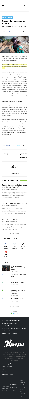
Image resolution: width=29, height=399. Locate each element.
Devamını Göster (14, 233)
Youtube (14, 393)
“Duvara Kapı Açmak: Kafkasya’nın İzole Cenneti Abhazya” (14, 186)
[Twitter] (10, 390)
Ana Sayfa (4, 14)
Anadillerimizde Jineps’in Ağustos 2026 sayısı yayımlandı (18, 292)
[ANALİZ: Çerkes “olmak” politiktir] (6, 300)
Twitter (14, 390)
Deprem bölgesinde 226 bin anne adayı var (8, 155)
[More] (23, 31)
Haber (8, 14)
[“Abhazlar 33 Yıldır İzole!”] (6, 284)
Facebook (14, 384)
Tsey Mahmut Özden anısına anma (14, 203)
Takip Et (14, 242)
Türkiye (10, 17)
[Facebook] (10, 384)
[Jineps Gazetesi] (3, 26)
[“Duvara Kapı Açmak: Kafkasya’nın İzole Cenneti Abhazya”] (6, 268)
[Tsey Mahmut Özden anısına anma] (6, 276)
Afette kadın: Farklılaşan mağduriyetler (23, 156)
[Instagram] (10, 387)
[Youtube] (10, 393)
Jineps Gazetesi (8, 26)
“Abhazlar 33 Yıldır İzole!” (11, 219)
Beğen (5, 242)
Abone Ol (6, 251)
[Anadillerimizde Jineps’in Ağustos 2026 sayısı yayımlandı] (6, 292)
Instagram (14, 387)
